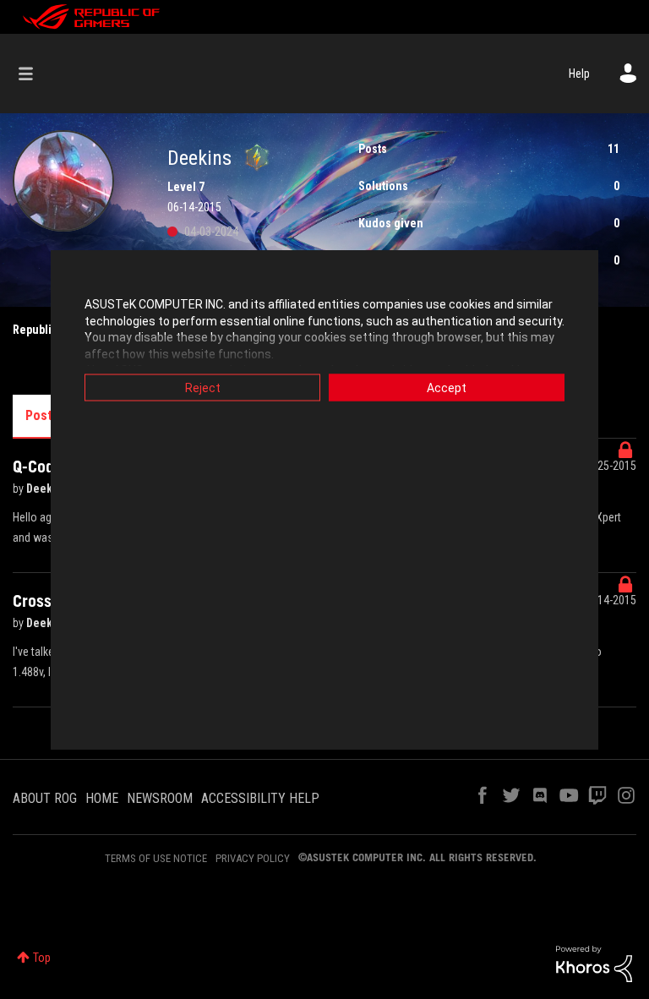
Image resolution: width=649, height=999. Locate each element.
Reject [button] (203, 388)
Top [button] (42, 957)
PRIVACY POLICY (252, 858)
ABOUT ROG (45, 798)
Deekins (48, 488)
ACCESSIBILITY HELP (260, 798)
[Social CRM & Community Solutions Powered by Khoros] (594, 962)
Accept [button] (446, 388)
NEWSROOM (160, 798)
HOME (101, 798)
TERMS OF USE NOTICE (156, 858)
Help (579, 73)
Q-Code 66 (49, 466)
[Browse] (34, 73)
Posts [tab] (42, 415)
